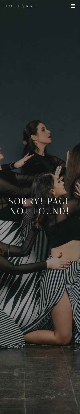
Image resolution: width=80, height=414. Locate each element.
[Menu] (73, 6)
